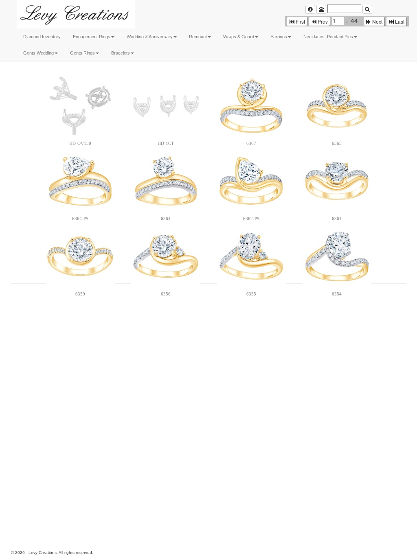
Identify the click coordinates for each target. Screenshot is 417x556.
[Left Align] (310, 9)
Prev (322, 21)
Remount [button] (198, 36)
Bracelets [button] (120, 52)
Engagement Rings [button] (91, 36)
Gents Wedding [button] (38, 52)
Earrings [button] (278, 36)
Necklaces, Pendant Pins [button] (328, 36)
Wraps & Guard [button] (238, 36)
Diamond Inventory (42, 36)
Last (399, 21)
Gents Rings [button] (82, 52)
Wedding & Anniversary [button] (150, 36)
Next (376, 21)
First (299, 21)
